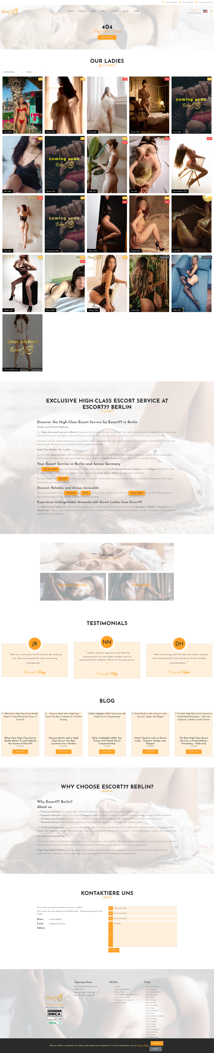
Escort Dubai (149, 1008)
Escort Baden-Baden (152, 992)
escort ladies (50, 469)
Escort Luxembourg (151, 1029)
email (85, 493)
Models (82, 11)
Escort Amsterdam (151, 986)
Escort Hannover (150, 1018)
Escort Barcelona (151, 994)
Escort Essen (149, 1013)
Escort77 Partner (120, 1003)
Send (114, 950)
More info (20, 751)
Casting (114, 11)
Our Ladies (179, 672)
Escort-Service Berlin (121, 997)
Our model (34, 672)
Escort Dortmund (151, 1005)
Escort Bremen (150, 1002)
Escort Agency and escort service (126, 995)
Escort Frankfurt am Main (154, 1016)
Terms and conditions (121, 989)
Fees (93, 11)
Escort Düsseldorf (151, 1010)
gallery (63, 479)
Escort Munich (149, 1034)
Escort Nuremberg (151, 1037)
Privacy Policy (119, 992)
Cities (136, 11)
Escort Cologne (150, 1021)
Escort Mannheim (151, 1032)
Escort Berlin (149, 997)
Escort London (150, 1026)
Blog (125, 11)
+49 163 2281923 (137, 493)
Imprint (116, 987)
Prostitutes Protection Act (123, 1000)
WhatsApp (70, 493)
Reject (155, 1049)
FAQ (103, 11)
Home (70, 11)
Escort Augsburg (150, 989)
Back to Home (107, 37)
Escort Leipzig (150, 1024)
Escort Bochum (150, 1000)
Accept (157, 1043)
